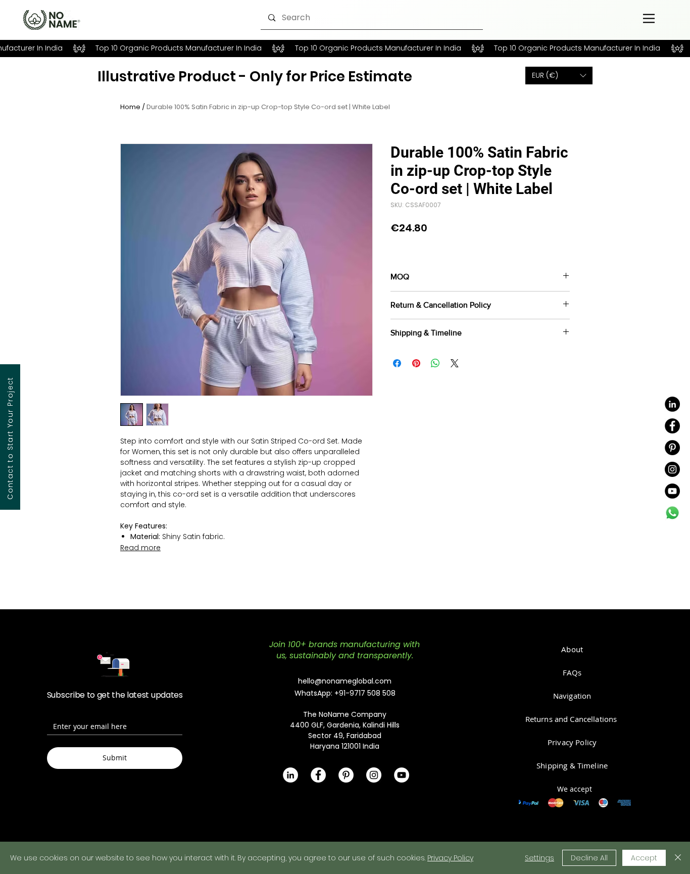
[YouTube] (672, 491)
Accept (644, 858)
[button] (559, 75)
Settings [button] (539, 858)
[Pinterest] (672, 447)
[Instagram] (672, 469)
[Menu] (649, 18)
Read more (140, 548)
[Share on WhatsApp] (435, 363)
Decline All (589, 858)
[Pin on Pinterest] (416, 363)
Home (130, 107)
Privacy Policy (450, 858)
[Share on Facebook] (397, 363)
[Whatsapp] (672, 512)
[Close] (678, 858)
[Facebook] (672, 425)
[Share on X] (455, 363)
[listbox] (559, 75)
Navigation (572, 696)
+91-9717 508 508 (365, 693)
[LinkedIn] (672, 404)
